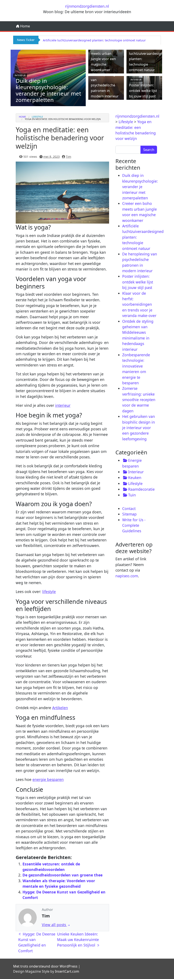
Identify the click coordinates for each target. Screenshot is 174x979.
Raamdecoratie (141, 489)
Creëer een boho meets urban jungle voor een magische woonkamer (104, 59)
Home (24, 26)
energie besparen (48, 779)
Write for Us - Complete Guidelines (134, 525)
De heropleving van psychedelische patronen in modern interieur (105, 85)
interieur (62, 405)
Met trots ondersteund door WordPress (45, 966)
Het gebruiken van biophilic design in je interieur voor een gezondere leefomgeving (138, 427)
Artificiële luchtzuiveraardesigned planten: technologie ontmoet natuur (94, 40)
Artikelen (60, 707)
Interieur (20, 75)
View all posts (54, 924)
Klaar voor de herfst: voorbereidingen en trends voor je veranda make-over (139, 304)
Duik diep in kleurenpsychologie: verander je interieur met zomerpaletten (48, 90)
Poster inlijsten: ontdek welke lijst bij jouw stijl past (143, 90)
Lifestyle (37, 117)
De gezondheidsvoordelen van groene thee (62, 875)
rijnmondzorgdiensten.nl (87, 6)
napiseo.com (126, 575)
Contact (129, 508)
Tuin (132, 494)
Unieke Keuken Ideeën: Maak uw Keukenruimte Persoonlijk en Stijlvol (78, 939)
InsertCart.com (67, 971)
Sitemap (129, 514)
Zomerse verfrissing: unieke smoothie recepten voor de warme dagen (138, 399)
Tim (68, 157)
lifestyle (49, 591)
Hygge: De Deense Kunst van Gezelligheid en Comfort (36, 942)
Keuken (134, 477)
